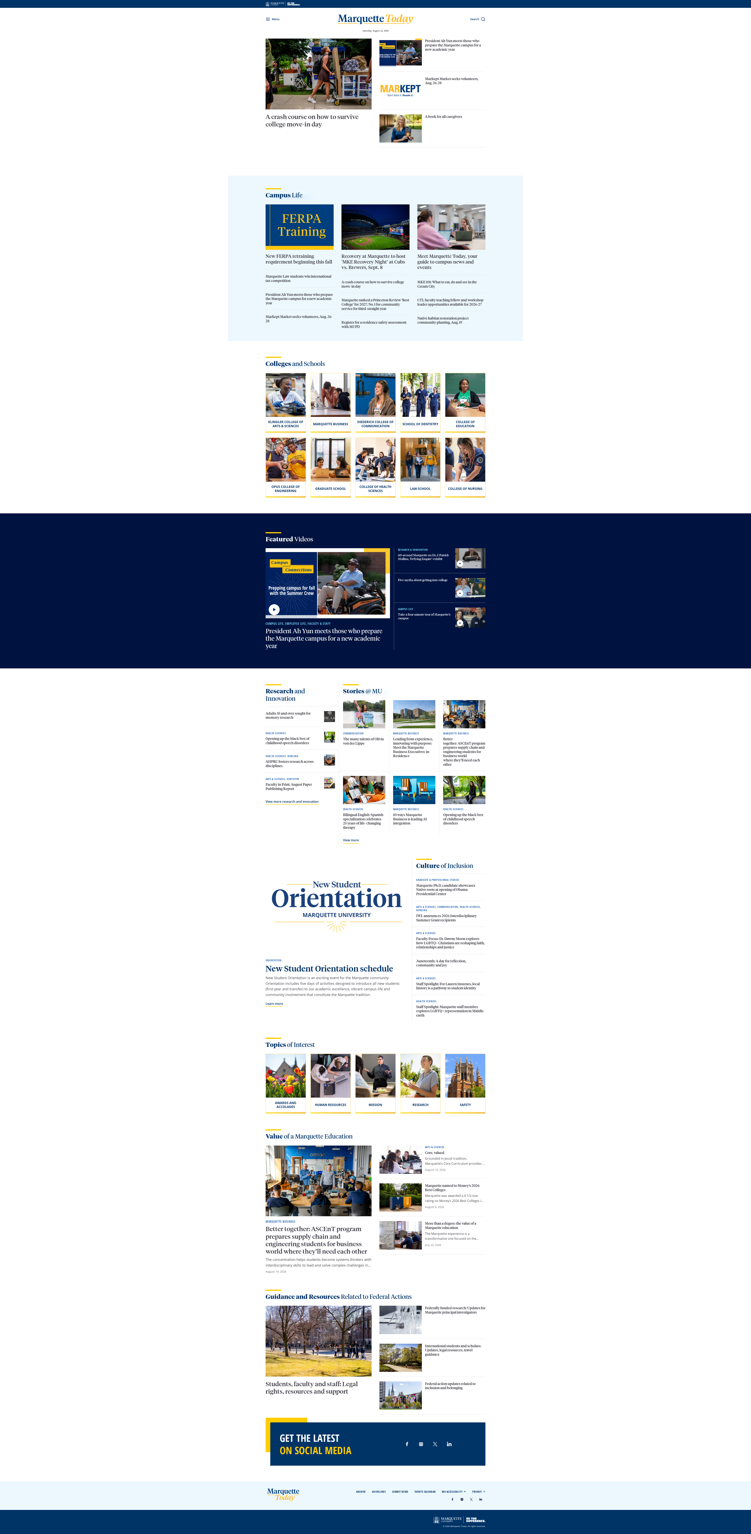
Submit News (400, 1491)
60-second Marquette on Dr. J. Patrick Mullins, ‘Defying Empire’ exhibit (423, 557)
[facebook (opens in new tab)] (407, 1444)
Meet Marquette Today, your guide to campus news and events (447, 261)
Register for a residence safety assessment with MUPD (373, 324)
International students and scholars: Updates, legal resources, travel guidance (453, 1350)
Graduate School (330, 489)
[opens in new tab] (283, 4)
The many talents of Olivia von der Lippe (363, 741)
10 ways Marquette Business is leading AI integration (410, 818)
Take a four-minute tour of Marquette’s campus (424, 616)
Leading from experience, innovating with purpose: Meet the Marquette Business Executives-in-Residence (413, 747)
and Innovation (285, 694)
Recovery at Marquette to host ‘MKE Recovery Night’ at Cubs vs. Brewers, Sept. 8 (373, 261)
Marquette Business (330, 424)
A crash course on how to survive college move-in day (312, 120)
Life (284, 195)
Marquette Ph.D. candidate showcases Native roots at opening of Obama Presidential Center (445, 889)
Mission (375, 1105)
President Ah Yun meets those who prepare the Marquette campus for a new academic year (453, 44)
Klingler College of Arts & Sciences (285, 424)
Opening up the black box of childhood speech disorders (287, 740)
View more (351, 840)
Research (420, 1105)
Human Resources (330, 1105)
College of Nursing (465, 489)
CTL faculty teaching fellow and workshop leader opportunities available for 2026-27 (450, 302)
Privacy (477, 1491)
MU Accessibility (452, 1491)
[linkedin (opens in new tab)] (449, 1444)
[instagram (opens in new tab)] (421, 1444)
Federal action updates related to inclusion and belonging (450, 1385)
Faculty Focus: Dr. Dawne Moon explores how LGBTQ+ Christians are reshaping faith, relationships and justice (450, 942)
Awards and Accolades (285, 1105)
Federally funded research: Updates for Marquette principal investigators (455, 1310)
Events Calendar (425, 1491)
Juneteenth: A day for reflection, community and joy (441, 963)
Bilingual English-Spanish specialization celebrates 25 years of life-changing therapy (363, 821)
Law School (420, 489)
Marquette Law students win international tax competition (298, 278)
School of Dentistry (420, 424)
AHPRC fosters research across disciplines (290, 763)
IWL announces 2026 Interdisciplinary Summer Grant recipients (446, 917)
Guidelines (379, 1491)
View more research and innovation (292, 801)
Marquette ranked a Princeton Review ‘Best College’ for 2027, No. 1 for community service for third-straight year (375, 304)
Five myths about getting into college (423, 580)
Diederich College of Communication (375, 424)
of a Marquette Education (309, 1136)
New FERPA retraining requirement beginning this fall (299, 259)
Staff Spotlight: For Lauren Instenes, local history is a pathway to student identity (448, 985)
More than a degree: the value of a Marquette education (450, 1225)
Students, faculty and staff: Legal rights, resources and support (312, 1387)
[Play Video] (274, 609)
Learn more (274, 1003)
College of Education (465, 424)
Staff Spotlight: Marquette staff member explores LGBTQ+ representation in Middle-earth (450, 1011)
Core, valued (435, 1152)
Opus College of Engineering (285, 489)
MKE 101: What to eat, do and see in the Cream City (447, 284)
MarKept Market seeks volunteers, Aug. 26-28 (451, 80)
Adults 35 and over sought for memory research (288, 715)
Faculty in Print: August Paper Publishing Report (289, 786)
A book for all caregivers (443, 116)
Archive (361, 1491)
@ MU (362, 691)
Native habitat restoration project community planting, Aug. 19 (443, 320)
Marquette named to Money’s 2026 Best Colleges (452, 1187)
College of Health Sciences (375, 489)
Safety (465, 1105)
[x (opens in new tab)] (435, 1444)
